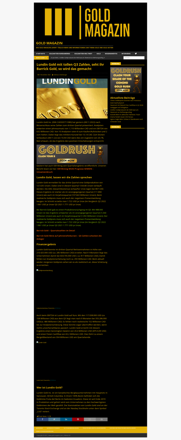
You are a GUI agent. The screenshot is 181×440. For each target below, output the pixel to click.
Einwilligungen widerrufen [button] (44, 431)
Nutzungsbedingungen (71, 428)
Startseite (40, 54)
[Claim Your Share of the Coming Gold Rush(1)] (72, 163)
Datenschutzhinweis (53, 428)
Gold (99, 54)
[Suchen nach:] (133, 58)
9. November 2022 (45, 75)
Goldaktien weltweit (83, 54)
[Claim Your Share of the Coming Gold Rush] (126, 92)
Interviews (126, 54)
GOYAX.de (58, 308)
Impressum (39, 428)
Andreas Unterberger (60, 75)
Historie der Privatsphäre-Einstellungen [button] (123, 428)
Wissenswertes (111, 54)
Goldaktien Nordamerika (59, 54)
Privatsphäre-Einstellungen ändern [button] (94, 428)
